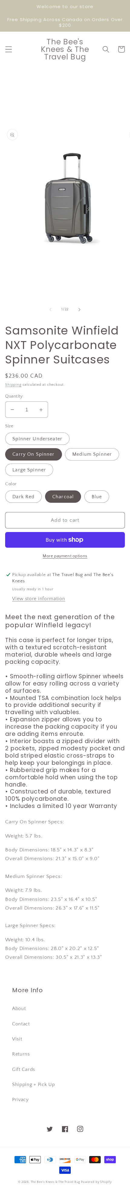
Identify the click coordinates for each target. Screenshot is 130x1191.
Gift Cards (23, 1069)
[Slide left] (50, 309)
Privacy (20, 1099)
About (19, 1008)
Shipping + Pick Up (33, 1084)
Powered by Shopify (96, 1181)
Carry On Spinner (33, 454)
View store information (38, 598)
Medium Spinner (92, 454)
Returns (21, 1054)
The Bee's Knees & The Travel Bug (55, 1181)
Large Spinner (29, 470)
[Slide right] (79, 309)
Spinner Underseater (37, 439)
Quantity (14, 396)
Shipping (13, 385)
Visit (17, 1039)
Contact (21, 1024)
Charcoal (63, 496)
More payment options (65, 556)
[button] (8, 49)
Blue (97, 496)
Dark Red (23, 496)
